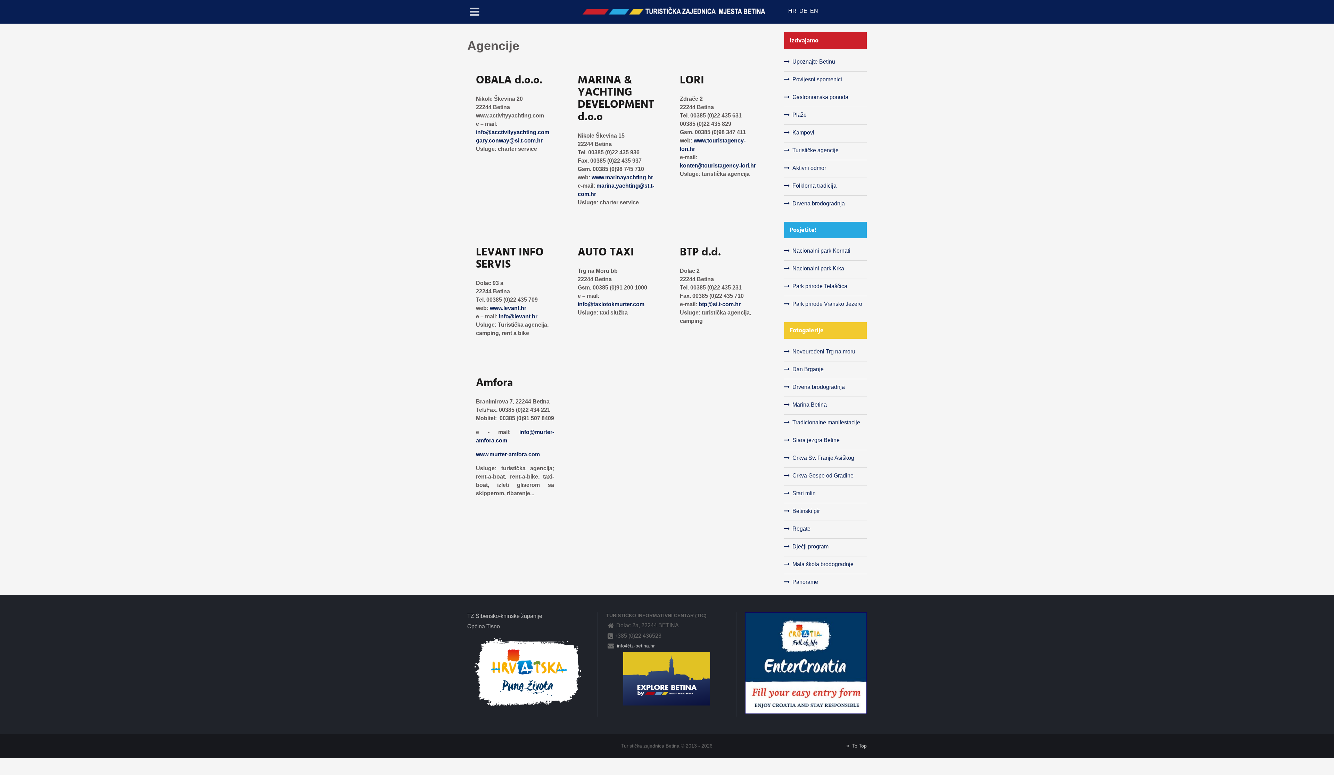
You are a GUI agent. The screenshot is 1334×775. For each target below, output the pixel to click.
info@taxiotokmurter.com (611, 304)
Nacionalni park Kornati (821, 251)
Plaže (799, 115)
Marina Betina (809, 405)
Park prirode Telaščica (819, 286)
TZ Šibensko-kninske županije (504, 616)
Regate (801, 529)
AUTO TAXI (606, 252)
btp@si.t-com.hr (720, 304)
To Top (858, 746)
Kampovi (803, 133)
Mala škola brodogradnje (823, 564)
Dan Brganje (808, 369)
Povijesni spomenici (817, 79)
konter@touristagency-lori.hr (718, 166)
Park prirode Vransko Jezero (827, 304)
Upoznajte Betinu (813, 62)
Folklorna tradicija (814, 186)
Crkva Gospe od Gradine (823, 476)
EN (814, 11)
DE (804, 11)
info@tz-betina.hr (635, 645)
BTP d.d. (700, 252)
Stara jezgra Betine (816, 440)
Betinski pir (806, 511)
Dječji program (810, 546)
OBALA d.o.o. (509, 79)
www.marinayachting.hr (622, 177)
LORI (692, 79)
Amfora (494, 382)
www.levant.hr (508, 308)
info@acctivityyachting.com (512, 132)
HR (793, 11)
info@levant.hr (518, 316)
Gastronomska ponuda (820, 97)
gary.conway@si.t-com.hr (509, 141)
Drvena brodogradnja (818, 203)
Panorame (805, 582)
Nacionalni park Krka (818, 268)
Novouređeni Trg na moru (823, 351)
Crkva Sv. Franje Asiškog (823, 458)
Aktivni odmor (809, 168)
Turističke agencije (815, 150)
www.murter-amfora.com (508, 454)
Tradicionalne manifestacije (826, 422)
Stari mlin (804, 493)
